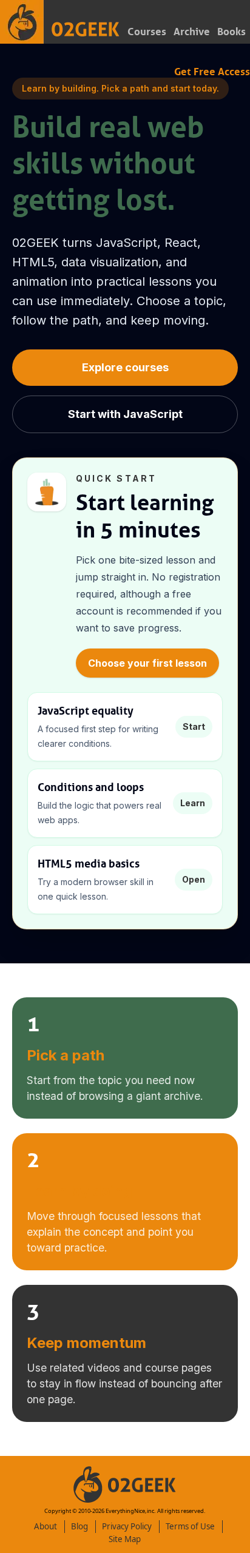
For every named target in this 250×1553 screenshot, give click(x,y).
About (45, 1526)
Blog (79, 1526)
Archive (192, 31)
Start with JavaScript (125, 414)
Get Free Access (212, 72)
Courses (146, 31)
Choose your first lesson (147, 663)
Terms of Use (190, 1526)
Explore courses (125, 367)
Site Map (125, 1539)
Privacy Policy (127, 1526)
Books (231, 31)
